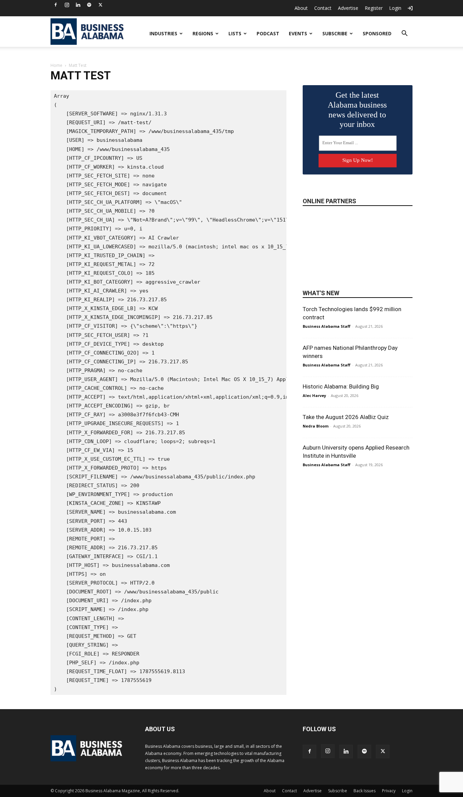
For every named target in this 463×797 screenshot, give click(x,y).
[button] (404, 34)
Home (56, 65)
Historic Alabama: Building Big (341, 386)
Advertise (348, 8)
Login (395, 8)
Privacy (389, 791)
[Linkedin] (78, 5)
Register (374, 8)
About (301, 8)
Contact (322, 8)
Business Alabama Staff (326, 326)
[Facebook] (56, 5)
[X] (100, 5)
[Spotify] (89, 5)
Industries (163, 33)
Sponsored (377, 33)
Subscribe (334, 33)
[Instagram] (67, 5)
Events (298, 33)
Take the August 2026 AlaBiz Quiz (346, 417)
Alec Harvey (314, 395)
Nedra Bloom (315, 426)
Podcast (268, 33)
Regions (203, 33)
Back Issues (365, 791)
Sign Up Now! (357, 160)
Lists (234, 33)
